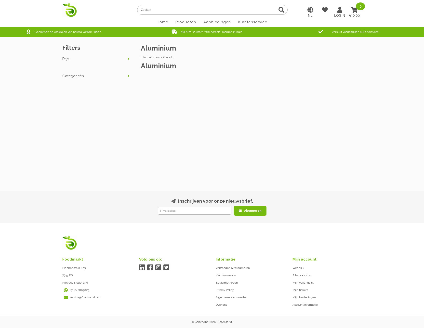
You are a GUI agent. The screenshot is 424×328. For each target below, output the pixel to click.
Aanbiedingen (217, 22)
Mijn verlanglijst (303, 282)
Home (162, 22)
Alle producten (302, 275)
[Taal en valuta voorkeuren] (310, 9)
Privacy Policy (225, 290)
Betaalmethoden (227, 282)
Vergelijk (298, 268)
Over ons (221, 304)
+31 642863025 (79, 290)
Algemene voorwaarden (231, 297)
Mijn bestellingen (304, 297)
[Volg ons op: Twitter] (166, 267)
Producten (185, 22)
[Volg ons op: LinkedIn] (142, 267)
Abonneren (253, 210)
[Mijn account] (339, 9)
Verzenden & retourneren (233, 268)
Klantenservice (252, 22)
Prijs (65, 59)
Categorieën (73, 76)
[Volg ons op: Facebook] (150, 267)
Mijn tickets (300, 290)
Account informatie (305, 304)
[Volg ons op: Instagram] (158, 267)
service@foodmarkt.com (86, 297)
